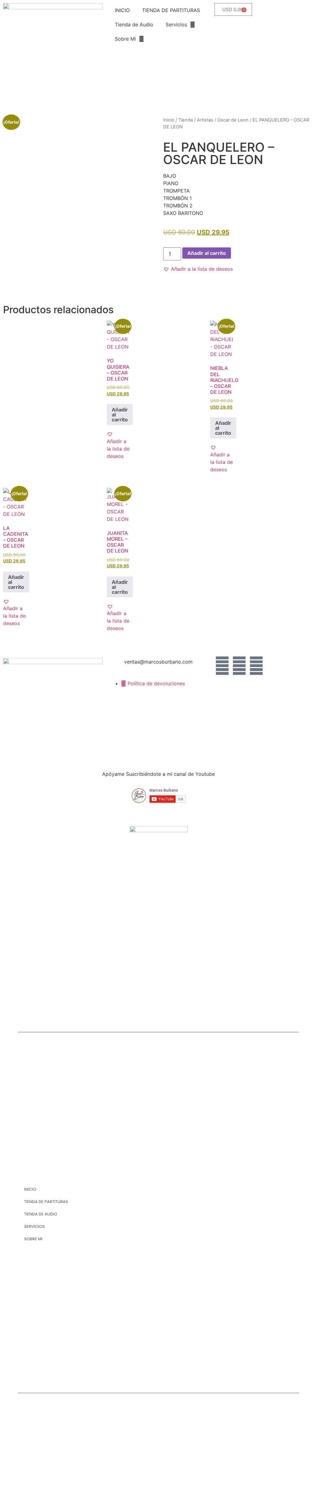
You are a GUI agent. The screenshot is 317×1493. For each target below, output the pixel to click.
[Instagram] (256, 665)
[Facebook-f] (222, 665)
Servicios (176, 24)
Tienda (185, 120)
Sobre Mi (125, 39)
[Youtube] (239, 665)
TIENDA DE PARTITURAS (171, 10)
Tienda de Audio (134, 24)
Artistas (205, 120)
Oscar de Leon (233, 120)
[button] (198, 269)
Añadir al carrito (206, 253)
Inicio (168, 120)
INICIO (122, 10)
